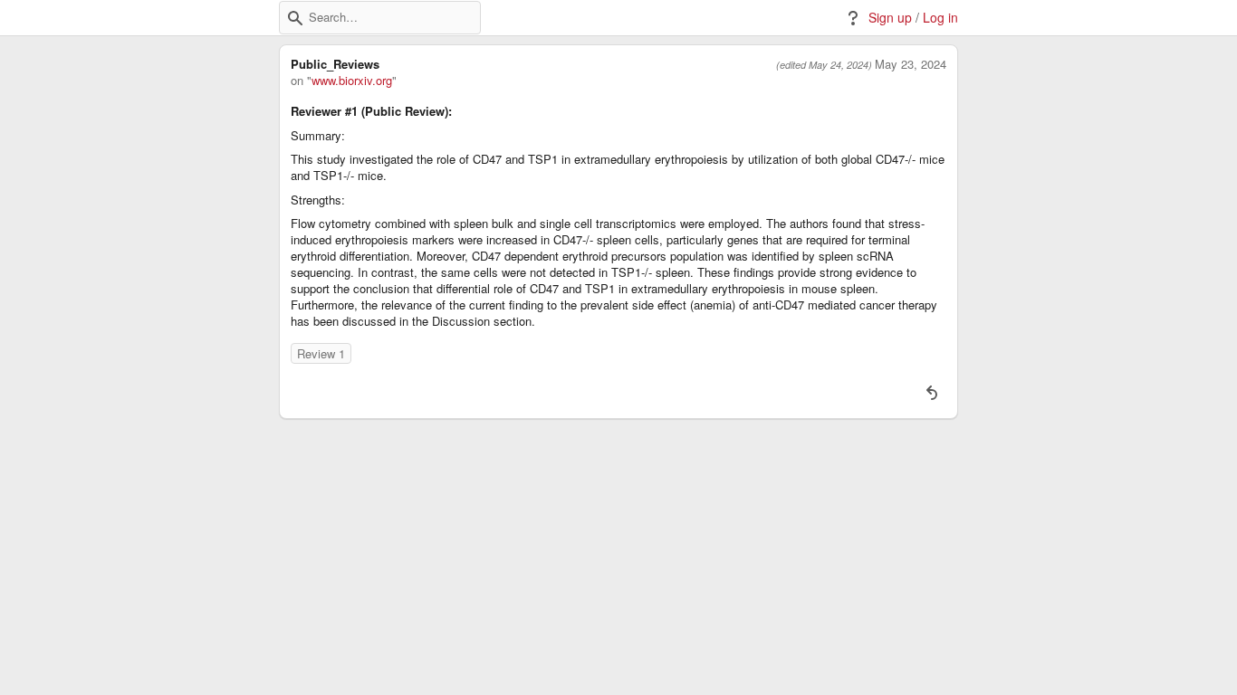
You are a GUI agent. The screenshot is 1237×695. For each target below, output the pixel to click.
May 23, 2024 (910, 64)
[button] (295, 18)
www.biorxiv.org (352, 80)
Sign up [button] (890, 17)
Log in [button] (940, 17)
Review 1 (321, 353)
